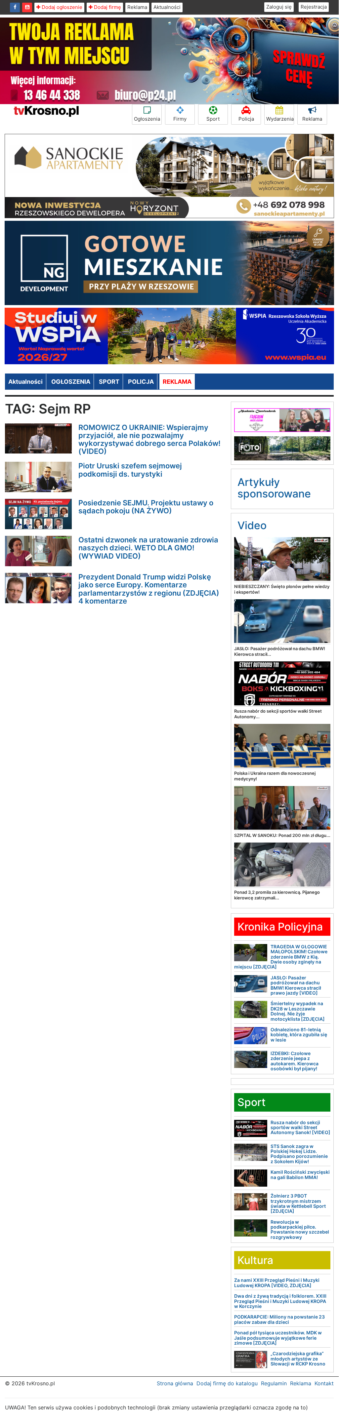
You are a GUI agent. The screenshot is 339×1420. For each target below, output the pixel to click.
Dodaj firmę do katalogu (227, 1383)
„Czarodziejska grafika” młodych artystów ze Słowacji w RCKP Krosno (298, 1358)
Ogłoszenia (147, 119)
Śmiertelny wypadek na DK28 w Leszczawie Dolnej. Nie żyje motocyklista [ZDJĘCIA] (298, 1011)
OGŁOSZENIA (70, 381)
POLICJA (141, 381)
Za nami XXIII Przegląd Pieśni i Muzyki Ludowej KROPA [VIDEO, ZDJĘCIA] (276, 1282)
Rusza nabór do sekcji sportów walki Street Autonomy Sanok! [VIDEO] (300, 1127)
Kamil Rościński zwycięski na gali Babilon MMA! (300, 1174)
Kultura (255, 1260)
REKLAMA (177, 381)
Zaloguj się (279, 7)
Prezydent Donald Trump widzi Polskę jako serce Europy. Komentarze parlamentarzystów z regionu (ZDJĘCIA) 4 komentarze (148, 588)
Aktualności (167, 7)
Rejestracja (314, 7)
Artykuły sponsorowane (274, 488)
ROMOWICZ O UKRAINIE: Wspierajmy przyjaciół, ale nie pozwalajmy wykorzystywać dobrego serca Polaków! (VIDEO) (149, 439)
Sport (213, 119)
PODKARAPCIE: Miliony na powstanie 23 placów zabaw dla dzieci (279, 1319)
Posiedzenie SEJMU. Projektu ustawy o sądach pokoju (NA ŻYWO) (145, 506)
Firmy (180, 119)
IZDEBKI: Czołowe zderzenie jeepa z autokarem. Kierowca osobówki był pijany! (294, 1060)
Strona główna (175, 1383)
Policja (246, 119)
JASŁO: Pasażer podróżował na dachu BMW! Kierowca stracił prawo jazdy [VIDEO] (296, 985)
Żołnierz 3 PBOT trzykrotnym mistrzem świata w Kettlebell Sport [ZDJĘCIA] (298, 1203)
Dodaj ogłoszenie (61, 7)
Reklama (137, 7)
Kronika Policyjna (280, 926)
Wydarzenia (280, 119)
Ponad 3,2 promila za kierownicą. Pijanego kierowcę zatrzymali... (277, 894)
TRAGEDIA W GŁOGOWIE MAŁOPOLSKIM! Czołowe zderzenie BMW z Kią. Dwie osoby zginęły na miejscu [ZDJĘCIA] (280, 957)
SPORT (109, 381)
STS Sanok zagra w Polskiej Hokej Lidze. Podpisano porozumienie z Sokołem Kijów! (299, 1153)
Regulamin (274, 1383)
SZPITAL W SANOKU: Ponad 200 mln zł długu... (282, 835)
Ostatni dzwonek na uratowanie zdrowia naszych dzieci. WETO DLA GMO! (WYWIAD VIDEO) (148, 547)
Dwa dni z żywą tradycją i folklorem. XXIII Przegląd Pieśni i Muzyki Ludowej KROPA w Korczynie (280, 1301)
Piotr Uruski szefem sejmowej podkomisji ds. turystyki (130, 469)
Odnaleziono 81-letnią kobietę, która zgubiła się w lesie (299, 1035)
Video (252, 525)
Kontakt (324, 1383)
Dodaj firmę (107, 7)
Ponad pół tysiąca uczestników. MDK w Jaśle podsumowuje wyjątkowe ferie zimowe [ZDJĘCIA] (278, 1338)
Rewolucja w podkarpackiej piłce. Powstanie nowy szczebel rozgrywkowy (300, 1229)
